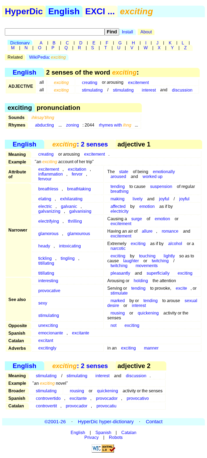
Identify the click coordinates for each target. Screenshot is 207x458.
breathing (120, 191)
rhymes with (115, 125)
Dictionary (20, 43)
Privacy (91, 437)
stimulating (92, 90)
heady (44, 246)
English (64, 11)
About (146, 32)
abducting (44, 125)
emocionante (50, 333)
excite (181, 288)
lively (138, 199)
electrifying (48, 221)
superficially (158, 273)
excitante (80, 333)
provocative (49, 290)
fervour (44, 179)
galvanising (80, 211)
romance (170, 231)
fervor (77, 174)
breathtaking (79, 189)
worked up (153, 176)
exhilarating (71, 199)
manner (151, 348)
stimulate (119, 293)
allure (147, 231)
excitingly (47, 348)
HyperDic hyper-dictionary (106, 421)
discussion (182, 90)
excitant (45, 340)
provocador (107, 398)
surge (136, 218)
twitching (119, 265)
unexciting (48, 325)
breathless (48, 189)
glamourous (78, 233)
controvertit (46, 406)
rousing (118, 313)
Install (127, 32)
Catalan (128, 432)
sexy (42, 303)
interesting (48, 280)
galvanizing (49, 211)
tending (138, 288)
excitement (138, 82)
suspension (161, 186)
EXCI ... (100, 11)
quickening (148, 313)
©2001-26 (55, 421)
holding (141, 280)
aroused (118, 176)
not (113, 325)
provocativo (138, 398)
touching (147, 256)
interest (149, 90)
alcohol (175, 243)
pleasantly (120, 273)
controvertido (48, 398)
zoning (72, 125)
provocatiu (106, 406)
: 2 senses (80, 144)
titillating (46, 263)
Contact (154, 421)
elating (44, 199)
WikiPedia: (47, 57)
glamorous (48, 233)
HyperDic (24, 11)
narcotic (118, 248)
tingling (68, 258)
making (118, 199)
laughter (131, 260)
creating (89, 82)
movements (147, 265)
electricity (120, 211)
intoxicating (70, 246)
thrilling (75, 221)
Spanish (103, 432)
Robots (116, 437)
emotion (147, 206)
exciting (138, 243)
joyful (164, 199)
